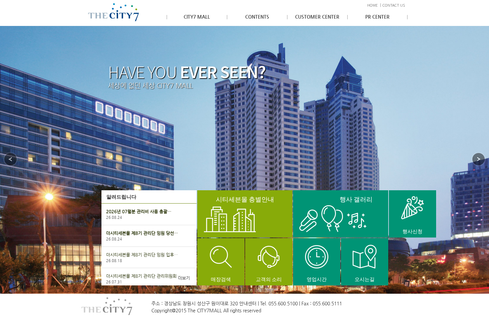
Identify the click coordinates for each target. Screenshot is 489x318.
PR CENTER (377, 16)
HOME (372, 5)
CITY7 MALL (197, 16)
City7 (113, 12)
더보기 (184, 277)
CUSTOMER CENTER (317, 16)
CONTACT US (394, 5)
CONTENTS (257, 16)
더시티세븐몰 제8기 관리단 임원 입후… (142, 254)
